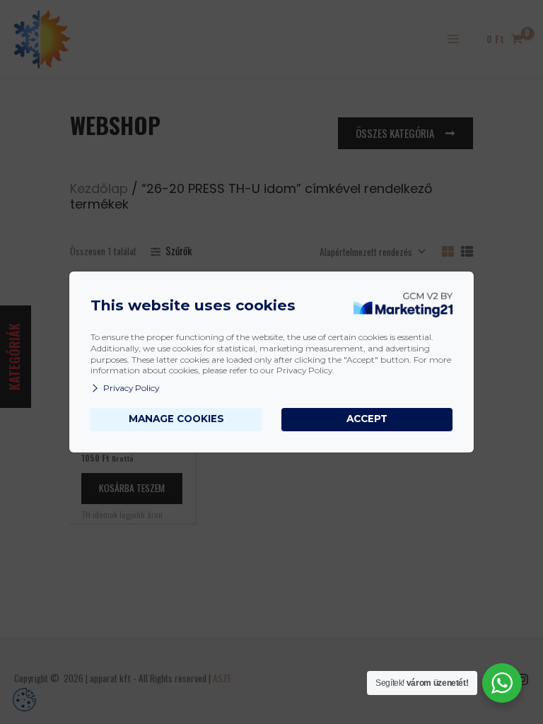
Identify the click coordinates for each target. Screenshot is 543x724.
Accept (366, 418)
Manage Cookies (176, 418)
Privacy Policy (131, 388)
